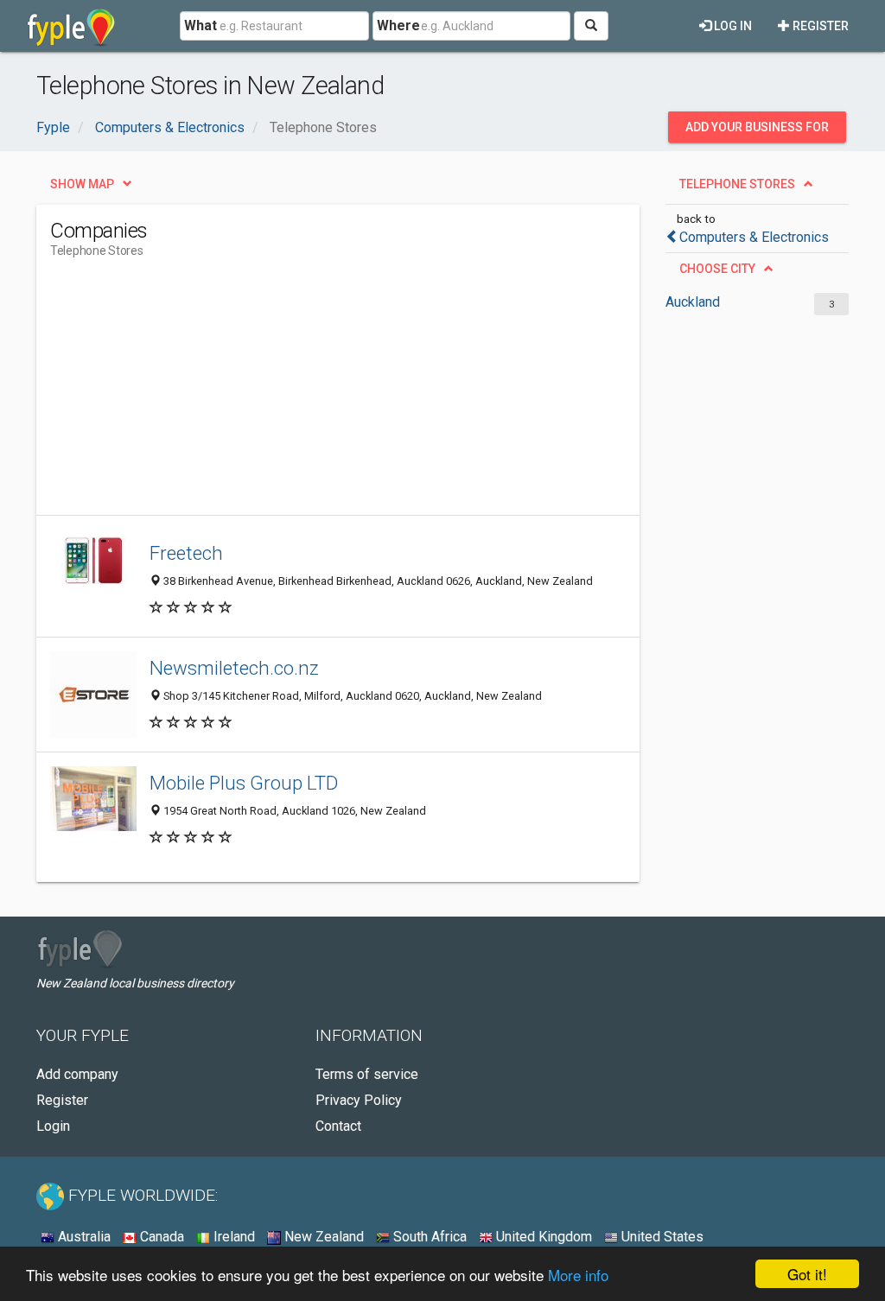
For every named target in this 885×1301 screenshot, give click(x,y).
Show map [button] (82, 184)
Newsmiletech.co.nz (234, 668)
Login (53, 1126)
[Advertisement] (364, 394)
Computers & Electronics (754, 237)
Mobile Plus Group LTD (244, 782)
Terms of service (366, 1074)
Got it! (807, 1274)
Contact (338, 1126)
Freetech (186, 553)
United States (661, 1236)
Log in (731, 26)
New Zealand (322, 1236)
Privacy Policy (358, 1100)
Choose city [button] (717, 269)
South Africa (428, 1236)
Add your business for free (757, 131)
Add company (77, 1074)
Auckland (692, 302)
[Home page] (71, 26)
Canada (160, 1236)
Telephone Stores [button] (737, 184)
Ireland (232, 1236)
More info (578, 1274)
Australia (82, 1236)
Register (819, 26)
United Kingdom (542, 1236)
